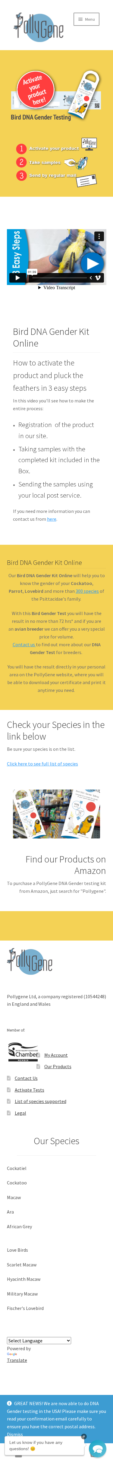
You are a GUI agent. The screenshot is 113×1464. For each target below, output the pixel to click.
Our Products (57, 1066)
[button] (97, 1448)
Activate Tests (29, 1090)
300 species (87, 591)
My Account (56, 1055)
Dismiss (15, 1434)
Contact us (24, 644)
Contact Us (26, 1078)
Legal (20, 1113)
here (51, 519)
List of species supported (40, 1101)
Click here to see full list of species (42, 764)
